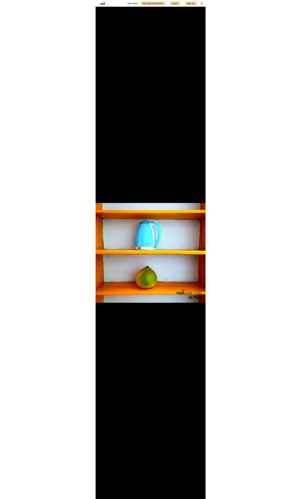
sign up (190, 3)
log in (175, 3)
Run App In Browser (153, 3)
